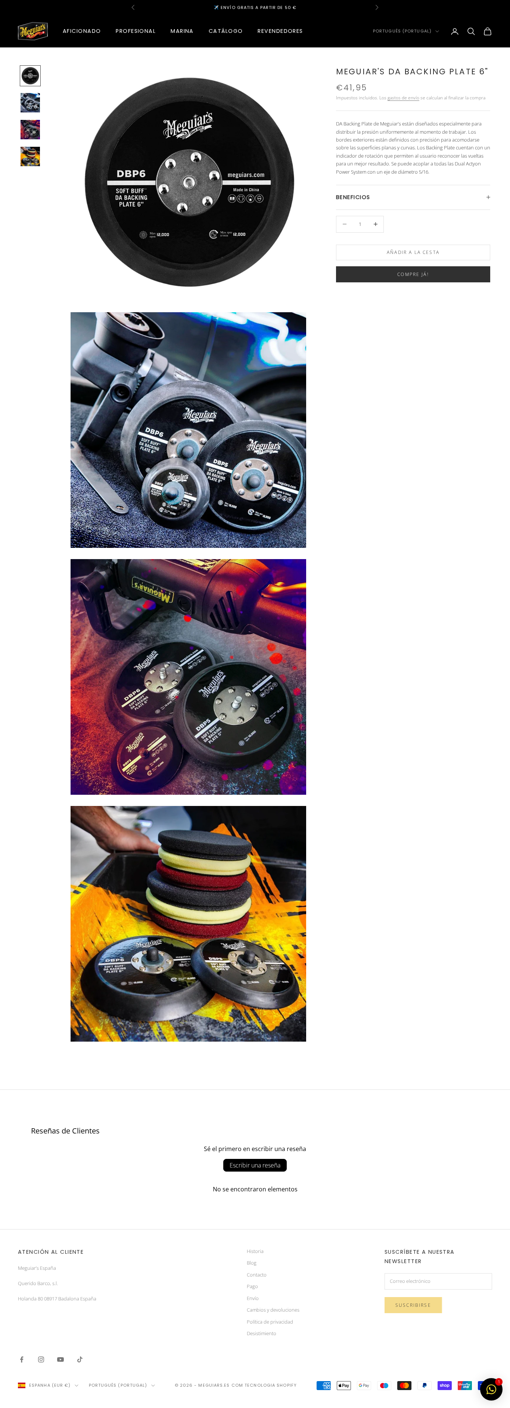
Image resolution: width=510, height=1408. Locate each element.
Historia (255, 1251)
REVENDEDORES (280, 31)
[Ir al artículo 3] (30, 129)
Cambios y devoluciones (273, 1309)
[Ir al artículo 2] (30, 102)
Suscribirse (413, 1305)
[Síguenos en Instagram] (41, 1359)
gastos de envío (403, 97)
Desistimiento (261, 1333)
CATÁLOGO (226, 31)
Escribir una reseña (255, 1165)
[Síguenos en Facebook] (21, 1359)
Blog (251, 1262)
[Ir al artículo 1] (30, 75)
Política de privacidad (270, 1321)
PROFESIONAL (136, 31)
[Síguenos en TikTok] (80, 1359)
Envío (253, 1298)
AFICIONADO (82, 31)
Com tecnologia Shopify (264, 1385)
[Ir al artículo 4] (30, 156)
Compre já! (413, 274)
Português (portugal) (402, 31)
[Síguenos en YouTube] (60, 1359)
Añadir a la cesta (413, 252)
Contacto (257, 1274)
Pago (252, 1286)
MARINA (182, 31)
